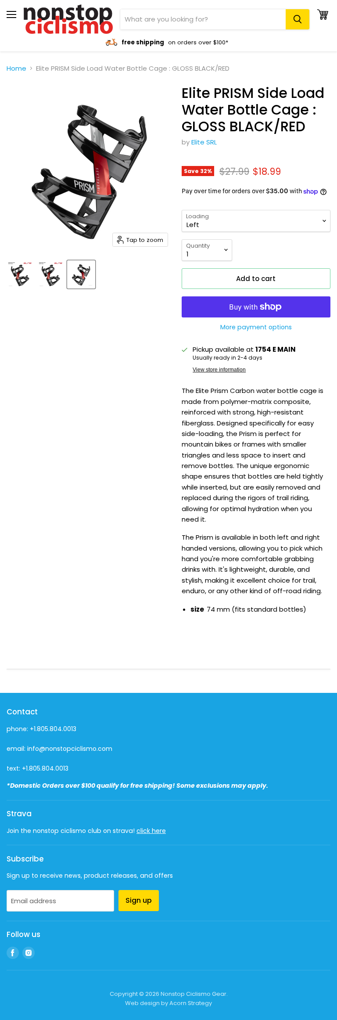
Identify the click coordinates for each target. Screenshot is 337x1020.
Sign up (138, 900)
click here (151, 830)
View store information (219, 370)
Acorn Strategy (190, 1003)
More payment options (256, 327)
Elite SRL (204, 142)
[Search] (297, 19)
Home (16, 68)
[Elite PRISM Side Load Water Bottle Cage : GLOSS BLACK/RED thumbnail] (20, 274)
